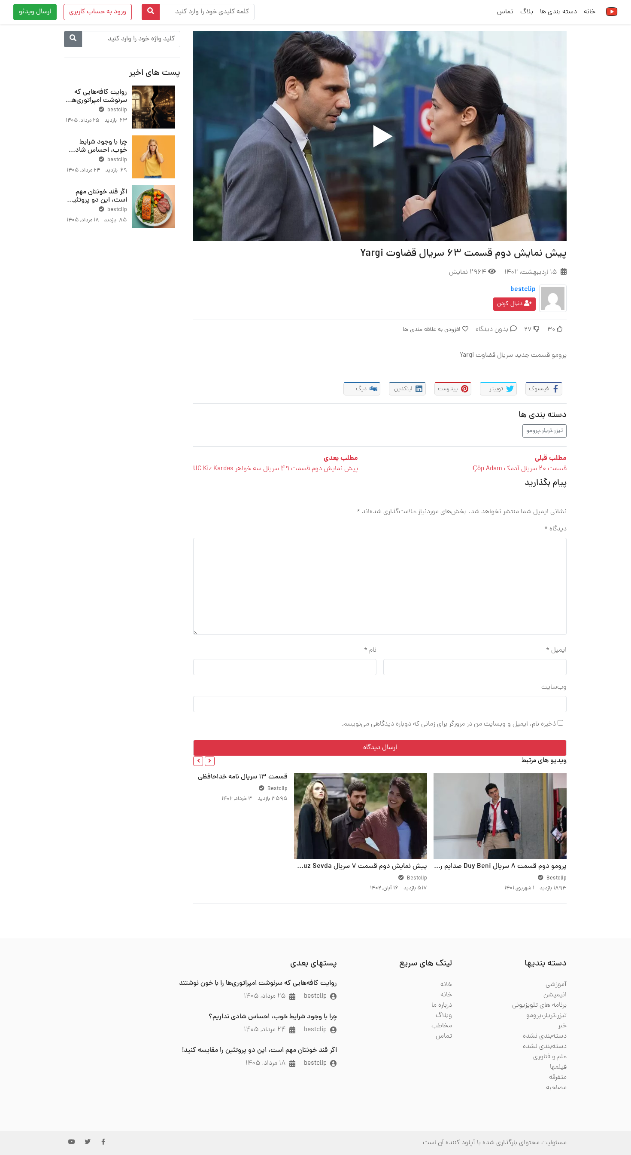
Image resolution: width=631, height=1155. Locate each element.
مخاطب (441, 1026)
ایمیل (556, 650)
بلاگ (526, 12)
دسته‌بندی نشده (545, 1036)
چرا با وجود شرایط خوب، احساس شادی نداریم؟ (98, 150)
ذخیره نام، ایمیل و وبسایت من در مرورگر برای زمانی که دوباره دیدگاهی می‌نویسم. (448, 724)
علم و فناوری (550, 1057)
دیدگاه (555, 529)
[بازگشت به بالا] (24, 1104)
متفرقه (558, 1077)
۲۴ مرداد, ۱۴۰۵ (265, 1030)
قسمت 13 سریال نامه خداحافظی (243, 777)
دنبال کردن (510, 304)
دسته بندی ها (558, 12)
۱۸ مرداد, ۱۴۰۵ (266, 1063)
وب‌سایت (554, 687)
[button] (210, 761)
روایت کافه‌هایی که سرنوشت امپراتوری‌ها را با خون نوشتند (96, 100)
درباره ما (441, 1005)
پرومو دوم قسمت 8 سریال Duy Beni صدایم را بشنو (495, 866)
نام (370, 650)
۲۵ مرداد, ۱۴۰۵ (265, 996)
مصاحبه (556, 1088)
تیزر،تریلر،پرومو (544, 430)
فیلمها (558, 1067)
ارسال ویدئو (35, 12)
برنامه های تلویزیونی (539, 1005)
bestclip (523, 290)
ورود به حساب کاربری (97, 12)
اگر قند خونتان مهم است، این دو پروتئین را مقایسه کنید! (98, 200)
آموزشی (556, 985)
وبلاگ (444, 1016)
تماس (505, 12)
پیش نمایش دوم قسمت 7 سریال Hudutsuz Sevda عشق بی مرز (337, 866)
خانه (589, 12)
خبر (562, 1026)
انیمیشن (555, 995)
